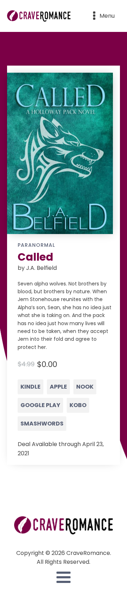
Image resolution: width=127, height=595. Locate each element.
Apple (58, 387)
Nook (84, 387)
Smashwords (42, 423)
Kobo (77, 405)
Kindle (30, 387)
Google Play (40, 405)
